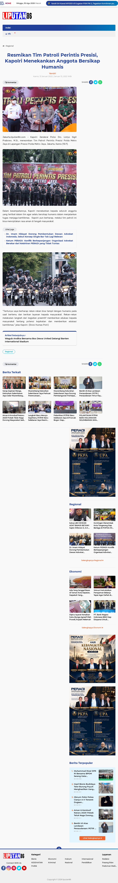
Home (8, 3)
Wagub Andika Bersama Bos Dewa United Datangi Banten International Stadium (37, 340)
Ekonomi (75, 571)
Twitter (20, 871)
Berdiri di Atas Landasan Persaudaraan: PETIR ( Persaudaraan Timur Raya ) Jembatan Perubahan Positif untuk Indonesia (84, 826)
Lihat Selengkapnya (92, 838)
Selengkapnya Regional (91, 560)
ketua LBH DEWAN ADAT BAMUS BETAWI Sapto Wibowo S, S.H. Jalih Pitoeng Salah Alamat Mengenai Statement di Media (79, 525)
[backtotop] (59, 849)
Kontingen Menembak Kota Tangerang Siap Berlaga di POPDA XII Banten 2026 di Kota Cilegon (103, 525)
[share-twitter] (96, 82)
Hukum (68, 859)
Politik (34, 866)
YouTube (26, 871)
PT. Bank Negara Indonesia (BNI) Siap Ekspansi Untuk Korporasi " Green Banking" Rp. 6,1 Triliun (104, 617)
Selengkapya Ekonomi (92, 628)
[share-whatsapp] (100, 82)
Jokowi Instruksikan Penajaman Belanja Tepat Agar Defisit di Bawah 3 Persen (102, 592)
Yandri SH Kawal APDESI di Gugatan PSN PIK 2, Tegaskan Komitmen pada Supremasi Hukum (83, 3)
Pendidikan (87, 862)
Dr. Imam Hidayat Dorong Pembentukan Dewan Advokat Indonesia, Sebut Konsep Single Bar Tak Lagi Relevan (80, 550)
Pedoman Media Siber (110, 866)
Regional (9, 351)
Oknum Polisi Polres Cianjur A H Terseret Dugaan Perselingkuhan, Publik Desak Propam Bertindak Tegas (85, 800)
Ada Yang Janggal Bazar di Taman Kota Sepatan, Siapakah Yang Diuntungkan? (79, 592)
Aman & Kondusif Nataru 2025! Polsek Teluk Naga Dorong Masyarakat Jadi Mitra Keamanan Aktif (84, 813)
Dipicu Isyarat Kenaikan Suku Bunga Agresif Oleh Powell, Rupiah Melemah (80, 617)
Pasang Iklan (107, 862)
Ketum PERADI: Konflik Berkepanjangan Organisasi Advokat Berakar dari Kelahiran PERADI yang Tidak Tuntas (104, 550)
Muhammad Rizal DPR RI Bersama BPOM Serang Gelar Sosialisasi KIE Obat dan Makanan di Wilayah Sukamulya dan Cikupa (85, 774)
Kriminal (52, 862)
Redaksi (105, 859)
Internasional (87, 859)
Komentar (12, 364)
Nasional (68, 862)
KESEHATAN (37, 862)
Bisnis (33, 859)
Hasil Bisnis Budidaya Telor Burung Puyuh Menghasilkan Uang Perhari (84, 787)
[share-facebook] (91, 82)
